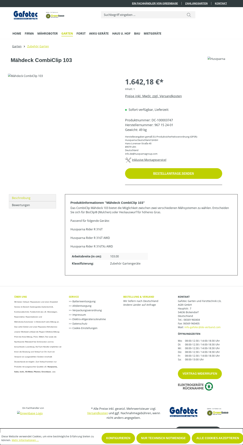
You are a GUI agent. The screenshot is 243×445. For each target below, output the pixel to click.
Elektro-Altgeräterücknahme (89, 319)
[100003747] (63, 112)
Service (74, 296)
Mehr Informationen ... (25, 440)
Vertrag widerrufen (200, 373)
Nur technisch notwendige (163, 438)
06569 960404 (192, 319)
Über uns (20, 296)
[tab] (32, 197)
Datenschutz (79, 323)
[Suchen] (189, 14)
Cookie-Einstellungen (84, 328)
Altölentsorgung (81, 305)
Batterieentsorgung (84, 301)
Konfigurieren (118, 438)
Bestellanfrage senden (173, 173)
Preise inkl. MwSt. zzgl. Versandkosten (153, 96)
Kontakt (221, 3)
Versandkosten (97, 413)
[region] (63, 112)
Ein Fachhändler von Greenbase (155, 3)
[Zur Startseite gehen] (39, 14)
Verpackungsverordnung (87, 310)
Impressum (79, 314)
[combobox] (142, 14)
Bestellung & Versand (138, 296)
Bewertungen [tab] (21, 205)
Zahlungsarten (196, 3)
